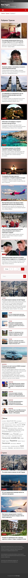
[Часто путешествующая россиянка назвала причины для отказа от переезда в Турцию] (14, 220)
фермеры (10, 448)
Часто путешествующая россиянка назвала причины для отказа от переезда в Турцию (12, 231)
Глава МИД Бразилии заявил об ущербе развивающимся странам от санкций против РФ (16, 385)
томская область (5, 448)
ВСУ (16, 423)
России (5, 434)
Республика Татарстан (16, 431)
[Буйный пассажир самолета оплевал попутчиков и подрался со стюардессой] (14, 248)
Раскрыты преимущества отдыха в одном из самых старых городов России (15, 334)
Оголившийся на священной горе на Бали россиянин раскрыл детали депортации (12, 95)
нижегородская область (6, 446)
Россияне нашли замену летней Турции (13, 300)
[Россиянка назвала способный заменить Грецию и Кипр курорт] (14, 138)
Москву (22, 426)
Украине (19, 441)
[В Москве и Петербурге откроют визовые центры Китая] (14, 112)
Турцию (7, 441)
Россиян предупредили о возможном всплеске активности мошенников (15, 403)
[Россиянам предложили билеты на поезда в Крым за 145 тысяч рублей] (14, 31)
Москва (16, 426)
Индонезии (19, 424)
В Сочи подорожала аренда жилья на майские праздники (16, 315)
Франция (23, 441)
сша (22, 446)
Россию (11, 434)
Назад (6, 269)
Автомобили (4, 421)
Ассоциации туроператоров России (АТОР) (11, 422)
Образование (20, 428)
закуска (19, 443)
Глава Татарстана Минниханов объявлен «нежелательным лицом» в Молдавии (17, 411)
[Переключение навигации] (3, 10)
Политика (3, 430)
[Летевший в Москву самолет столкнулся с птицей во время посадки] (14, 166)
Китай (23, 424)
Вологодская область (8, 424)
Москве (19, 426)
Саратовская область (17, 436)
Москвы (5, 428)
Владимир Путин (21, 423)
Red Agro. (5, 5)
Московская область (12, 428)
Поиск (24, 276)
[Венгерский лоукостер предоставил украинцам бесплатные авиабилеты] (14, 193)
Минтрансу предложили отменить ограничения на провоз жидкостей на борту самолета (16, 325)
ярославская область (19, 448)
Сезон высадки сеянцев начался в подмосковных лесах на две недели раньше (16, 394)
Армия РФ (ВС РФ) (11, 421)
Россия (16, 434)
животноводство (13, 443)
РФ (6, 430)
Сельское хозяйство (11, 438)
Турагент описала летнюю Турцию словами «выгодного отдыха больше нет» (16, 342)
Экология (4, 364)
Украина (13, 441)
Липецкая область (9, 426)
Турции (3, 441)
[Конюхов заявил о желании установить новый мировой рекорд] (14, 57)
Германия (14, 424)
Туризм (4, 37)
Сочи (22, 438)
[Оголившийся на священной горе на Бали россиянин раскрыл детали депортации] (14, 84)
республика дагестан (15, 446)
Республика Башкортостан (16, 430)
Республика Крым (7, 431)
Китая (3, 426)
